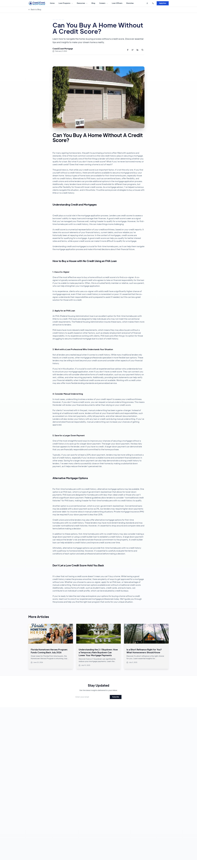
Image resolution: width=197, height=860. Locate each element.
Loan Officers (117, 3)
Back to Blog (36, 9)
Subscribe (115, 697)
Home (52, 3)
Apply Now (162, 3)
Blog (93, 3)
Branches (130, 3)
